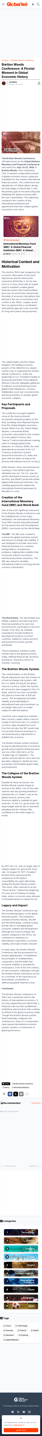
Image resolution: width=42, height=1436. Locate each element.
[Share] (38, 83)
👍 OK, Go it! (21, 1430)
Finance (23, 1330)
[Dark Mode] (33, 4)
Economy (9, 1330)
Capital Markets (12, 1340)
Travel (8, 1326)
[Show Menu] (3, 4)
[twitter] (18, 1412)
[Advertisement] (21, 33)
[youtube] (24, 1412)
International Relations (21, 1087)
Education (10, 1335)
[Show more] (26, 1094)
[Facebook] (10, 1094)
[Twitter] (15, 1094)
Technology (22, 1326)
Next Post (34, 1166)
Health (35, 1330)
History (6, 1087)
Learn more (18, 1425)
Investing (24, 1335)
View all (37, 1103)
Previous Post (10, 1166)
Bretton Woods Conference (23, 60)
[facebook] (12, 1412)
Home (5, 60)
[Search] (38, 4)
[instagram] (29, 1412)
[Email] (21, 1094)
